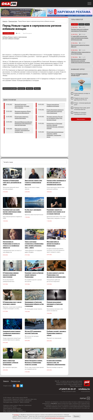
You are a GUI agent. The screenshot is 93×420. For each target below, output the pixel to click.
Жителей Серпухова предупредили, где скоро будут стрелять (22, 106)
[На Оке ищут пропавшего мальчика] (34, 207)
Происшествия (12, 21)
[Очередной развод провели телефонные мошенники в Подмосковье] (12, 329)
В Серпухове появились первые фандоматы (21, 117)
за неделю (74, 24)
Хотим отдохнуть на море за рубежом (82, 94)
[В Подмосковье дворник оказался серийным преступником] (12, 270)
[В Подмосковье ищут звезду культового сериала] (12, 300)
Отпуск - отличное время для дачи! (82, 103)
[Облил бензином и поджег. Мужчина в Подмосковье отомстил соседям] (34, 358)
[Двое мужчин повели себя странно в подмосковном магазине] (34, 178)
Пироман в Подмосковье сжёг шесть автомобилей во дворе (12, 182)
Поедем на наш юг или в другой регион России (81, 98)
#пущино (37, 88)
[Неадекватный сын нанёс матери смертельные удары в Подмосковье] (12, 207)
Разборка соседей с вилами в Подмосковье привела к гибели (56, 333)
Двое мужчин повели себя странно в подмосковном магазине (33, 182)
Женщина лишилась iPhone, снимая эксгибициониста (23, 112)
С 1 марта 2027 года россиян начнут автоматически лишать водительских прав (79, 37)
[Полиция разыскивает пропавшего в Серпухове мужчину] (56, 300)
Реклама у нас (15, 381)
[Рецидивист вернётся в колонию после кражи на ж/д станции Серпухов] (56, 207)
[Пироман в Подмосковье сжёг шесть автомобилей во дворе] (12, 178)
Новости (5, 21)
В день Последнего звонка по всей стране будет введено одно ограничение (55, 111)
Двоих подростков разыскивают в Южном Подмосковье (10, 362)
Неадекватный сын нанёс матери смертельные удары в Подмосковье (12, 212)
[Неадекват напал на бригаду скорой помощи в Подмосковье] (34, 270)
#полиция (29, 88)
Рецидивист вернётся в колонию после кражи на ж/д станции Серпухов (56, 212)
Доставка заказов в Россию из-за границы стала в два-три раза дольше (54, 118)
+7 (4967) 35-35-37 (67, 389)
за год (87, 24)
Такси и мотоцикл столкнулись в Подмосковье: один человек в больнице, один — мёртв (34, 244)
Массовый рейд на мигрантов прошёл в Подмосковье (53, 244)
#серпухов (21, 88)
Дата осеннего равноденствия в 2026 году (80, 45)
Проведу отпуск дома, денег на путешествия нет (82, 108)
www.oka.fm (54, 403)
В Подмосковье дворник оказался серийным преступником (11, 275)
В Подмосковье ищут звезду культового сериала (12, 303)
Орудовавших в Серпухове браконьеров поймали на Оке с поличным (34, 304)
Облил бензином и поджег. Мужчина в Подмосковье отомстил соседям (34, 362)
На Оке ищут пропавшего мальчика (33, 211)
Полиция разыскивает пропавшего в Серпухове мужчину (55, 304)
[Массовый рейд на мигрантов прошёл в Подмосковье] (56, 239)
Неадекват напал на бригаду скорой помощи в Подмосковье (34, 275)
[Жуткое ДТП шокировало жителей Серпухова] (34, 329)
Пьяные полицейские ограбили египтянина (53, 105)
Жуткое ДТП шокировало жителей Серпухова (33, 332)
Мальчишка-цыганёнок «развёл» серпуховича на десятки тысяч (22, 130)
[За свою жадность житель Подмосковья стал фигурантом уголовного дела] (56, 270)
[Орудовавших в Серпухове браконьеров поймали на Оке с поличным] (34, 300)
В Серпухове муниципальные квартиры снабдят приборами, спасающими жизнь (55, 134)
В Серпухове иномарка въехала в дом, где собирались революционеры (56, 362)
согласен (16, 414)
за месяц (81, 24)
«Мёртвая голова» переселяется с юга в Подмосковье (81, 52)
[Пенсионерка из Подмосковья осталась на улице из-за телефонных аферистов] (12, 239)
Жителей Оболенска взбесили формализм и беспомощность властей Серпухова (23, 123)
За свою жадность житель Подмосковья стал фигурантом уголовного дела (56, 275)
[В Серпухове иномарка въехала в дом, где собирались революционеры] (56, 358)
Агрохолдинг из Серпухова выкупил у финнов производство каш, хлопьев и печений (55, 126)
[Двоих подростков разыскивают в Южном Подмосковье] (12, 358)
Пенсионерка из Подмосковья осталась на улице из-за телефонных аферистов (11, 244)
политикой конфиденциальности (55, 418)
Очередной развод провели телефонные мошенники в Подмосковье (11, 333)
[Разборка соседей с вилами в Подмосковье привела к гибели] (56, 329)
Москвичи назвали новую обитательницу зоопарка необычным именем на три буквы (80, 60)
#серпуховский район (9, 88)
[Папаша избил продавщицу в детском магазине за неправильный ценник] (56, 178)
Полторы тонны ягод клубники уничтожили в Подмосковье (79, 30)
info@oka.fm (84, 389)
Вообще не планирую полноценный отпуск (80, 113)
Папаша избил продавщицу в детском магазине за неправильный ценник (56, 182)
